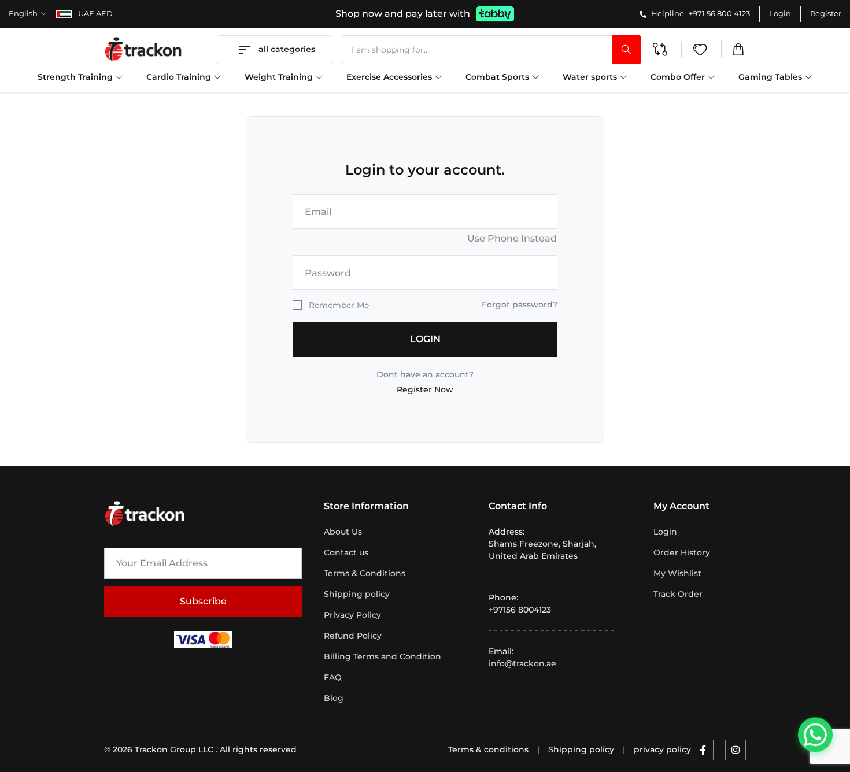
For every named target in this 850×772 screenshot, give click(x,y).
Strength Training (76, 77)
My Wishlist (677, 573)
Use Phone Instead (512, 238)
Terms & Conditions (364, 573)
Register (825, 13)
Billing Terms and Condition (382, 656)
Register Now (425, 389)
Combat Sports (498, 77)
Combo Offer (679, 77)
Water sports (591, 77)
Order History (681, 552)
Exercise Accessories (390, 77)
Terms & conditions (488, 749)
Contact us (346, 552)
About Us (343, 531)
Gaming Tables (771, 77)
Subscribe (203, 601)
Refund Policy (353, 635)
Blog (333, 698)
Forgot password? (519, 304)
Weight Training (280, 77)
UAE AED (94, 13)
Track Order (678, 594)
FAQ (333, 677)
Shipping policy (357, 594)
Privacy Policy (352, 615)
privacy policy (662, 749)
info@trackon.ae (522, 663)
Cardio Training (179, 77)
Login (780, 13)
